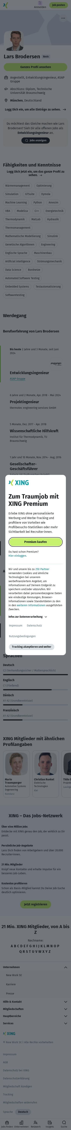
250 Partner (42, 569)
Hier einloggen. (18, 555)
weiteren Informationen (31, 605)
